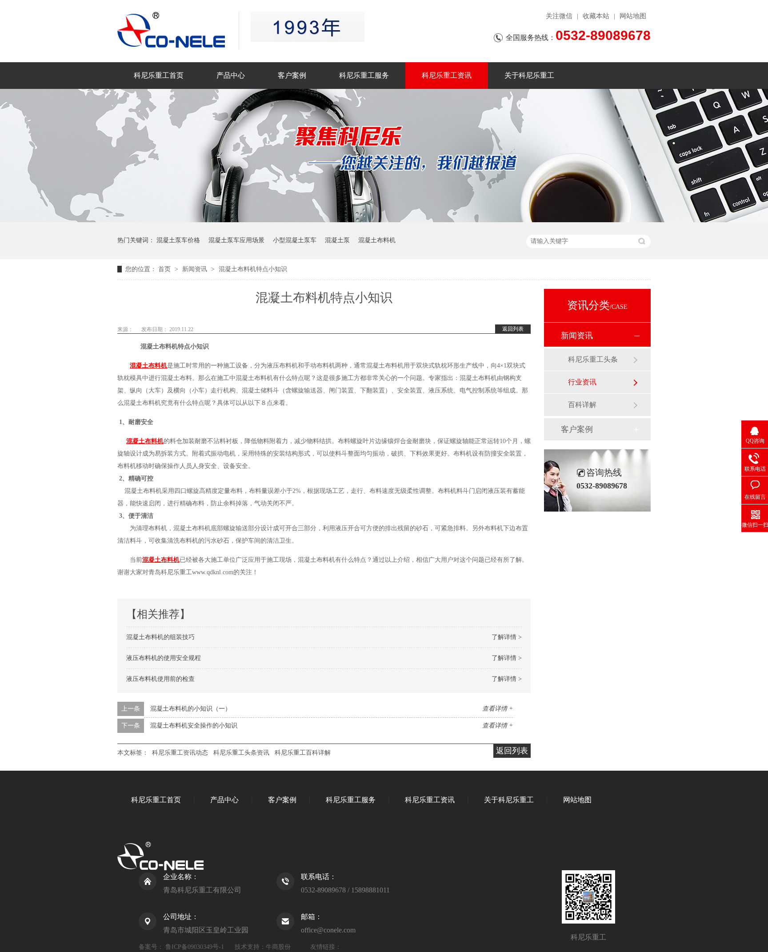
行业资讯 (582, 382)
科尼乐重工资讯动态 (180, 752)
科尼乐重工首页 (159, 75)
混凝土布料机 (377, 240)
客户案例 (292, 75)
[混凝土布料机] (307, 27)
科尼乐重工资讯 (447, 75)
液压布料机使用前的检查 (160, 679)
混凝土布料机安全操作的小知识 (193, 725)
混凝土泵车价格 (178, 240)
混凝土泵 (337, 240)
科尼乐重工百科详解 (303, 752)
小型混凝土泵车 (294, 240)
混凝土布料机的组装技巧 (160, 637)
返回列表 (513, 329)
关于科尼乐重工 (529, 75)
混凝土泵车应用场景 (236, 240)
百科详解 (582, 404)
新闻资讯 (195, 269)
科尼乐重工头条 (593, 359)
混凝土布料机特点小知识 (253, 269)
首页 (165, 269)
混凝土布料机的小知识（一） (190, 708)
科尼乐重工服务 (364, 75)
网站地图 (633, 16)
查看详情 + (497, 708)
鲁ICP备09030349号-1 (194, 947)
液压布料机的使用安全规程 (163, 658)
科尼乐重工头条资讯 (241, 752)
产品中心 (230, 75)
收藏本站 (596, 16)
